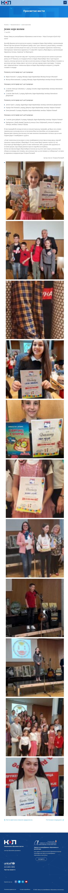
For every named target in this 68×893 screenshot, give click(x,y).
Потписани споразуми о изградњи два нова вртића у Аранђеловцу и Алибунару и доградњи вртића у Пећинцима (52, 820)
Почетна (6, 24)
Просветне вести (15, 24)
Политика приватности (10, 889)
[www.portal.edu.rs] (6, 3)
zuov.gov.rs (41, 859)
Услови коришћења (25, 889)
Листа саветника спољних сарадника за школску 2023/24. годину (19, 820)
